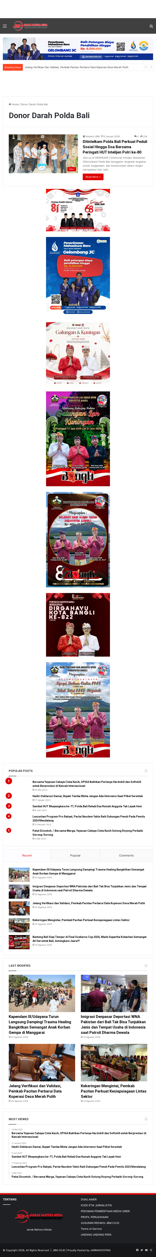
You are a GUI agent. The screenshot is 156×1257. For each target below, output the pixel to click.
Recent (27, 855)
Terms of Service (91, 1228)
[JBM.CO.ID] (30, 26)
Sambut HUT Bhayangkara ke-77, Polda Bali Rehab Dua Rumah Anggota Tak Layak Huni (87, 806)
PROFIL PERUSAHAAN (94, 1217)
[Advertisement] (78, 8)
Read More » (93, 176)
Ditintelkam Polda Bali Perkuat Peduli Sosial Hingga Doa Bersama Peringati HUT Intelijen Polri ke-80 (115, 146)
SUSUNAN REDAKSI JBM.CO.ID (100, 1222)
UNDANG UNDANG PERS (96, 1234)
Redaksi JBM (93, 136)
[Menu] (5, 27)
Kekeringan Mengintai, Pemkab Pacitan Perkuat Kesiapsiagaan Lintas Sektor (81, 920)
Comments (126, 855)
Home (15, 104)
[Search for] (151, 27)
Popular (75, 855)
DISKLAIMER (89, 1199)
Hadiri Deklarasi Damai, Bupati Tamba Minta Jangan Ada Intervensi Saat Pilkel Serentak (88, 796)
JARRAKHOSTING (100, 1250)
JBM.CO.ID (59, 1250)
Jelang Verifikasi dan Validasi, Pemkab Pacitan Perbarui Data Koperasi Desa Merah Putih (89, 903)
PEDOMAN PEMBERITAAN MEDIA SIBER (105, 1211)
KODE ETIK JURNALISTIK (96, 1205)
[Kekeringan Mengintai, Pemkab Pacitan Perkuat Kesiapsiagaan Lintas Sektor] (19, 925)
